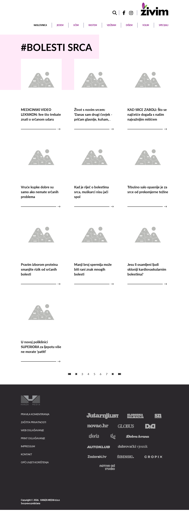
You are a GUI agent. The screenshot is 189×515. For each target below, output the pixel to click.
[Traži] (114, 12)
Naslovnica (40, 25)
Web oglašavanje (32, 430)
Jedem (60, 25)
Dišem (129, 25)
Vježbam (111, 25)
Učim (76, 25)
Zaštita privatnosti (33, 422)
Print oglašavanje (33, 438)
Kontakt (26, 454)
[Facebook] (123, 12)
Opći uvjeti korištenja (35, 462)
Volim (145, 25)
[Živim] (154, 8)
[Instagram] (133, 12)
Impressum (28, 446)
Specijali (163, 25)
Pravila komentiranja (35, 414)
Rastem (93, 25)
